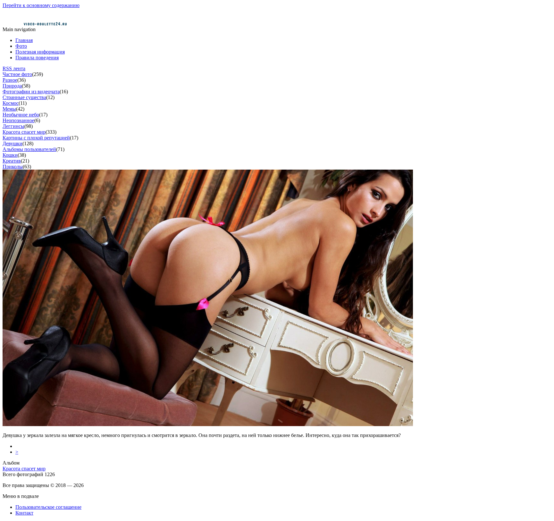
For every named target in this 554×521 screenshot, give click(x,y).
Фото (21, 46)
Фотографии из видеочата (31, 91)
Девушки (12, 143)
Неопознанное (18, 120)
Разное (10, 80)
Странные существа (24, 97)
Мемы (9, 109)
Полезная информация (40, 52)
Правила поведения (37, 57)
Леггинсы (13, 126)
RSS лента (14, 68)
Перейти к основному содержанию (41, 5)
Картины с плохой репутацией (36, 137)
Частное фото (17, 74)
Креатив (12, 161)
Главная (24, 40)
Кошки (10, 155)
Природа (12, 85)
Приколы (13, 166)
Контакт (24, 513)
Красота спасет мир (24, 132)
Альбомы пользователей (29, 149)
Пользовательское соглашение (48, 507)
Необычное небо (21, 114)
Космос (11, 103)
